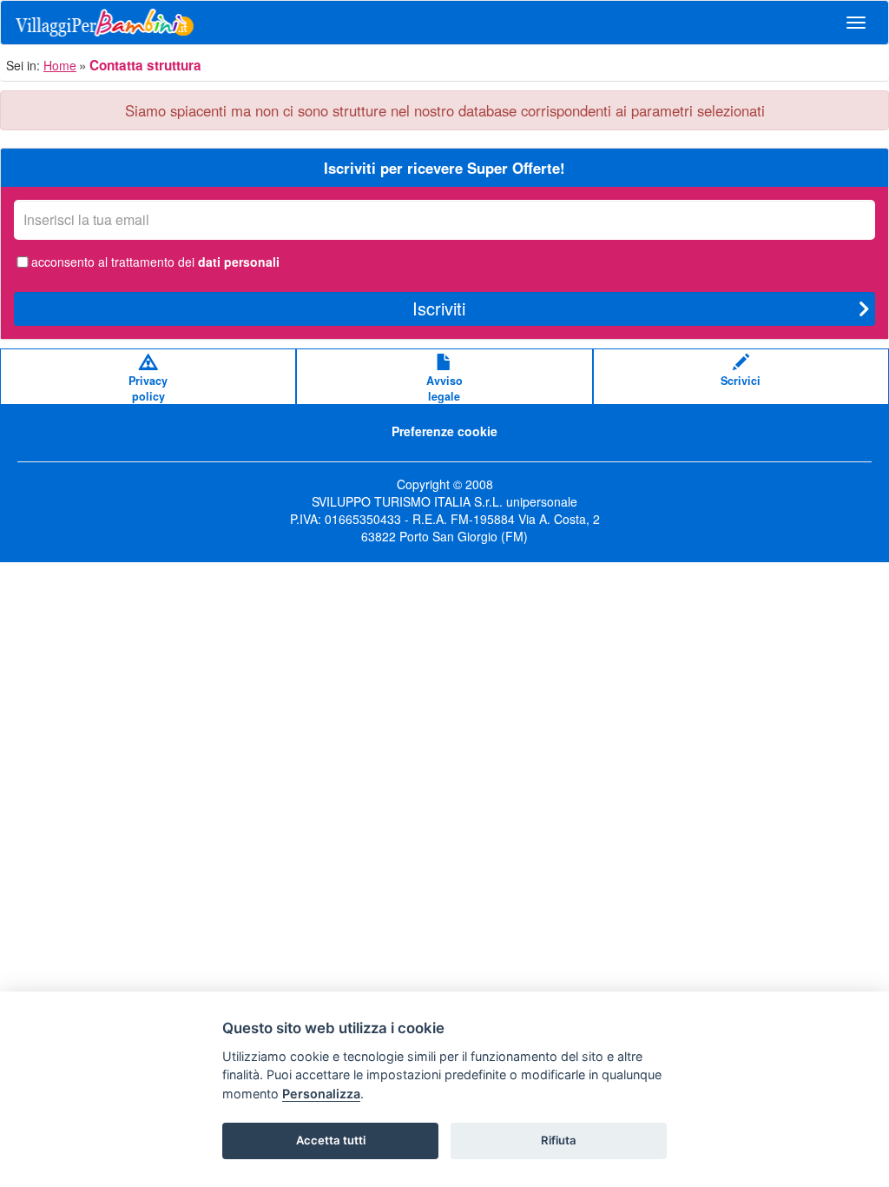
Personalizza (321, 1093)
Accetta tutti (330, 1140)
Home (59, 65)
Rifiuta (558, 1140)
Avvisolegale (444, 388)
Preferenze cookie (444, 431)
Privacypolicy (148, 388)
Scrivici (741, 380)
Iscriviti (438, 308)
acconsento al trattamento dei (155, 261)
